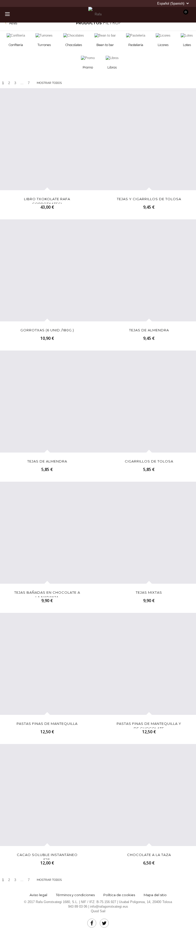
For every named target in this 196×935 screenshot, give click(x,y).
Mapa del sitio (155, 895)
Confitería (16, 45)
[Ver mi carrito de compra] (142, 13)
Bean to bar (105, 45)
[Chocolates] (73, 35)
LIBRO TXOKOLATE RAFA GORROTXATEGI (47, 200)
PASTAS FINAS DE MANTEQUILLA (47, 724)
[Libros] (112, 58)
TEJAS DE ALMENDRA (149, 330)
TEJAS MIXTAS (149, 592)
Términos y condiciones (75, 895)
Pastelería (135, 45)
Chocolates (73, 45)
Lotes (187, 45)
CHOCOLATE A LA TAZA (149, 855)
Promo (88, 67)
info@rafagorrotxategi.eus (109, 906)
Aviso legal (38, 895)
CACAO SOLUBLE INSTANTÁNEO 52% (47, 856)
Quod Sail (98, 911)
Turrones (44, 45)
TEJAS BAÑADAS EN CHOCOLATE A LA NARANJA (47, 593)
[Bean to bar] (105, 35)
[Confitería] (16, 35)
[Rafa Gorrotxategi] (96, 14)
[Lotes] (186, 35)
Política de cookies (119, 895)
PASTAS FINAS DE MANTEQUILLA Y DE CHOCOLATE (149, 725)
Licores (163, 45)
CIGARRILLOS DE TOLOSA (149, 461)
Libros (112, 67)
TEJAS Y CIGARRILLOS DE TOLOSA (149, 199)
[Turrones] (44, 35)
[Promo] (87, 58)
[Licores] (163, 35)
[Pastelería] (136, 35)
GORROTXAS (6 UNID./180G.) (47, 330)
